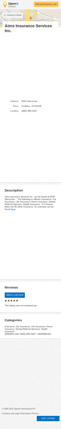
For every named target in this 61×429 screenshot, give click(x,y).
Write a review (14, 295)
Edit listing (48, 418)
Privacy (35, 413)
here (13, 209)
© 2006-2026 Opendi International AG (18, 409)
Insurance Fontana (14, 15)
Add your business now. (46, 4)
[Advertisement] (30, 66)
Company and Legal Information (16, 413)
